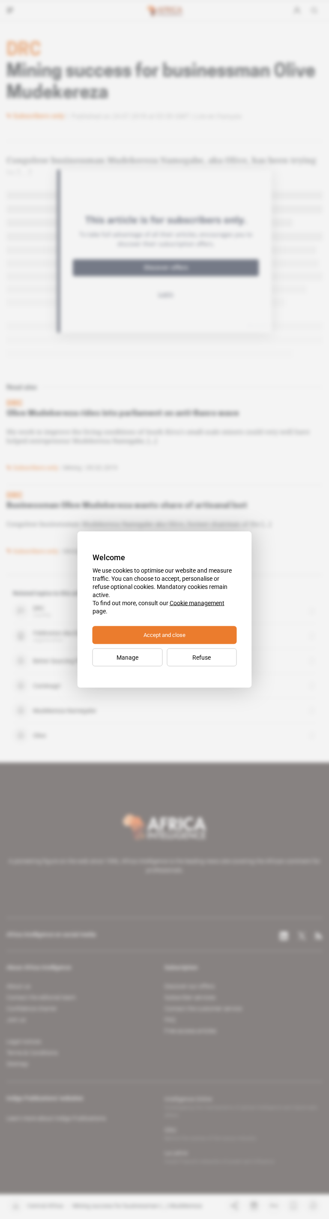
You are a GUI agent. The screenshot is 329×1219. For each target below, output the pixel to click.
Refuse (201, 657)
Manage (127, 657)
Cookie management (197, 603)
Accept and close (164, 635)
